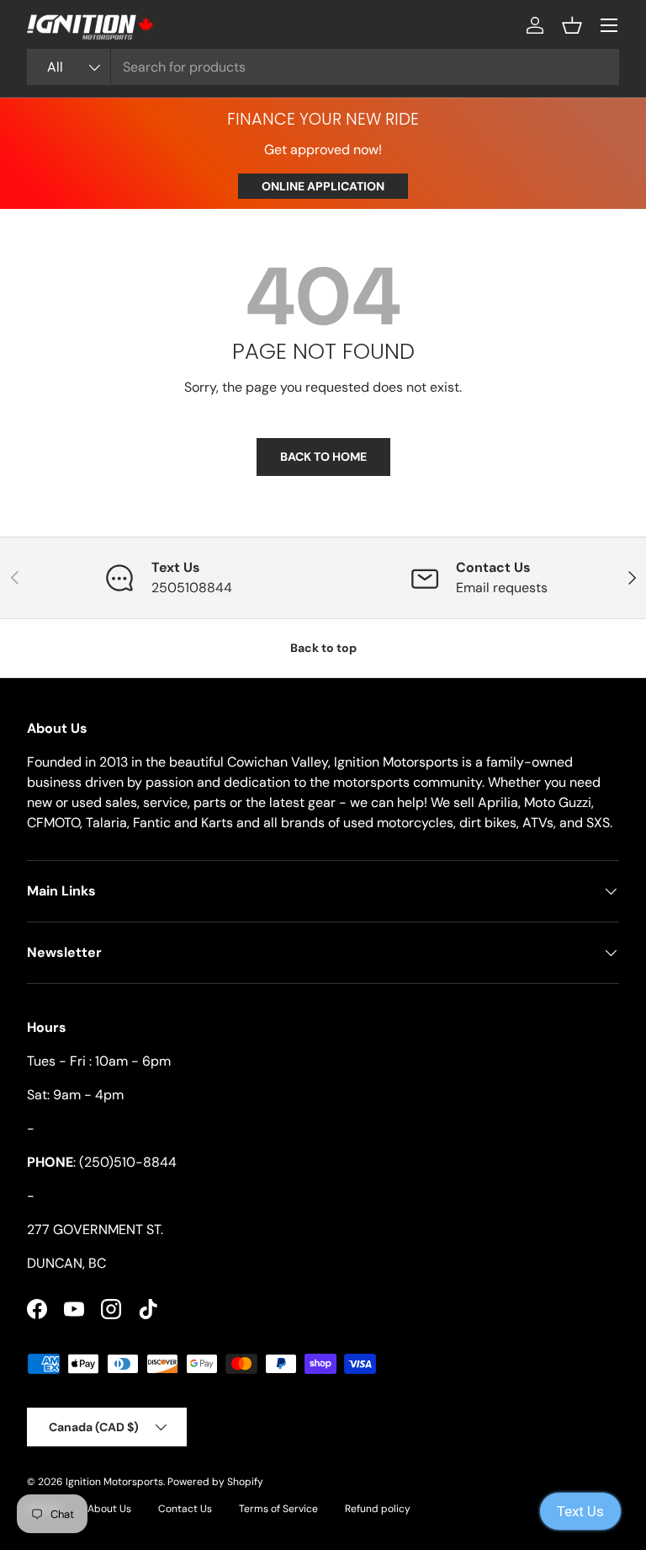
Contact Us (185, 1508)
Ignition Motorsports (114, 1482)
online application (323, 186)
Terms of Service (278, 1508)
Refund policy (377, 1508)
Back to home (323, 456)
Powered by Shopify (215, 1482)
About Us (109, 1508)
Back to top (323, 647)
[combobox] (323, 67)
